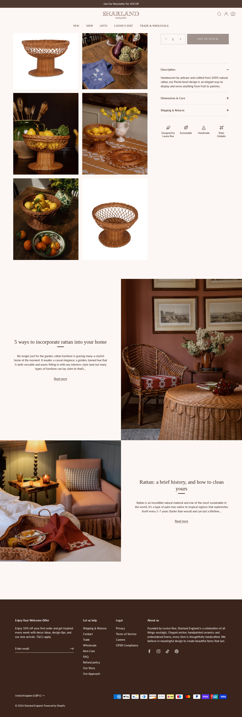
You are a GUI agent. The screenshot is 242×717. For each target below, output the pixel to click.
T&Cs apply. (43, 636)
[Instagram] (158, 651)
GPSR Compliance (127, 645)
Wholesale (89, 645)
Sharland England (33, 705)
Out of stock (208, 39)
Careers (120, 639)
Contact (88, 634)
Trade (86, 639)
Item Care (89, 651)
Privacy (120, 628)
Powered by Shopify (54, 705)
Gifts (103, 25)
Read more (60, 378)
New (76, 25)
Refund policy (91, 662)
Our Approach (91, 673)
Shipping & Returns (173, 110)
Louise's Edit (123, 25)
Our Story (89, 668)
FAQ (85, 656)
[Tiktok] (167, 651)
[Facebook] (149, 651)
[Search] (219, 14)
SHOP (89, 25)
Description (168, 69)
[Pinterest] (176, 651)
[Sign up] (72, 649)
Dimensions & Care (173, 98)
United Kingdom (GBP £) (28, 695)
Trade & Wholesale (154, 25)
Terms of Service (126, 634)
